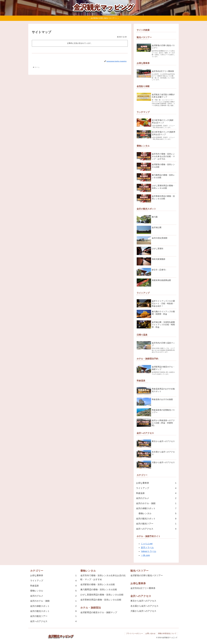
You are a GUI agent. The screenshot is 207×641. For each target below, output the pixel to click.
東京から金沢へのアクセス (143, 601)
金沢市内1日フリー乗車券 (142, 588)
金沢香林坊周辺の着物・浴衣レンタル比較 (100, 600)
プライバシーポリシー (134, 633)
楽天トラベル (147, 547)
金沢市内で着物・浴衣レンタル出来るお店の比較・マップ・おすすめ (103, 577)
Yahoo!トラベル (148, 551)
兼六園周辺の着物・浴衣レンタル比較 (98, 589)
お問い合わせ (150, 633)
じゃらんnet (146, 543)
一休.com (145, 555)
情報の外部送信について (167, 633)
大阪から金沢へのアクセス (143, 611)
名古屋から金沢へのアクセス (144, 606)
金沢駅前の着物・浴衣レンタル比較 (97, 584)
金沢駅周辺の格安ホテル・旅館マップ (98, 612)
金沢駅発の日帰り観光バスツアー (146, 575)
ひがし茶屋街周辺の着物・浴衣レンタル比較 (102, 594)
